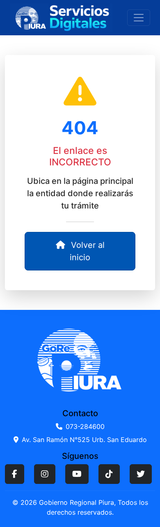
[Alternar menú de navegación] (138, 17)
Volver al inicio (87, 251)
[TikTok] (109, 474)
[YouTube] (77, 474)
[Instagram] (44, 474)
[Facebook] (14, 474)
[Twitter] (141, 474)
